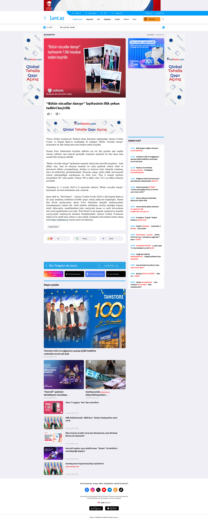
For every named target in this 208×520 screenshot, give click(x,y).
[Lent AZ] (57, 18)
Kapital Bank (53, 227)
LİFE (98, 19)
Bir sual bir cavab (67, 27)
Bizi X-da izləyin (114, 274)
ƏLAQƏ (95, 483)
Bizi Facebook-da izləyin (96, 274)
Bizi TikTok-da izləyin (74, 274)
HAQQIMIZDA (108, 483)
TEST (134, 19)
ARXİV (101, 483)
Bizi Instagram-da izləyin (54, 274)
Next (163, 27)
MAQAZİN (89, 19)
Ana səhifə (150, 35)
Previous (44, 27)
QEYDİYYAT (160, 13)
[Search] (163, 19)
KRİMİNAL (107, 19)
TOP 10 (126, 19)
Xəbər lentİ (77, 19)
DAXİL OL (148, 13)
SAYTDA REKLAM (86, 483)
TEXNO (117, 19)
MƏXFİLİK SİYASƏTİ (121, 483)
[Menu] (45, 18)
